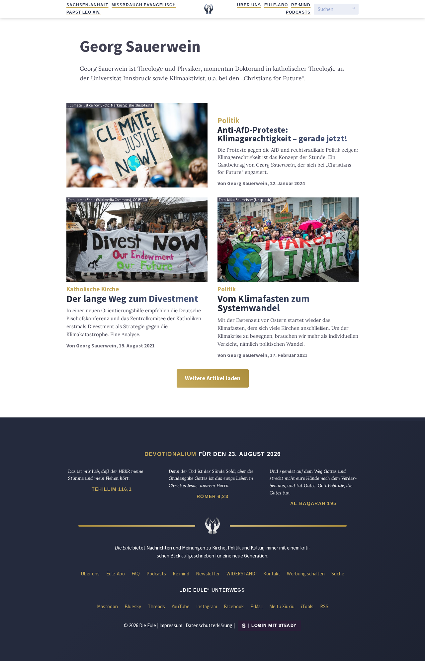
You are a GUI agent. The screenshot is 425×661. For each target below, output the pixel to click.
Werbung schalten (306, 573)
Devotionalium (170, 454)
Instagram (206, 606)
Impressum (170, 625)
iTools (307, 606)
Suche (337, 573)
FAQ (135, 573)
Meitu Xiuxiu (282, 606)
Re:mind (301, 5)
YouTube (181, 606)
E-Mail (256, 606)
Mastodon (107, 606)
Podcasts (298, 12)
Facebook (234, 606)
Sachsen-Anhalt (87, 5)
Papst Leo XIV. (83, 12)
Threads (156, 606)
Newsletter (208, 573)
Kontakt (271, 573)
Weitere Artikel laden (212, 378)
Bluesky (133, 606)
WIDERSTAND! (241, 573)
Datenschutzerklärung (209, 625)
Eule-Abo (276, 5)
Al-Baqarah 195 (313, 503)
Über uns (249, 5)
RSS (324, 606)
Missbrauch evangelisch (144, 5)
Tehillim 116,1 (112, 489)
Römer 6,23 (212, 496)
